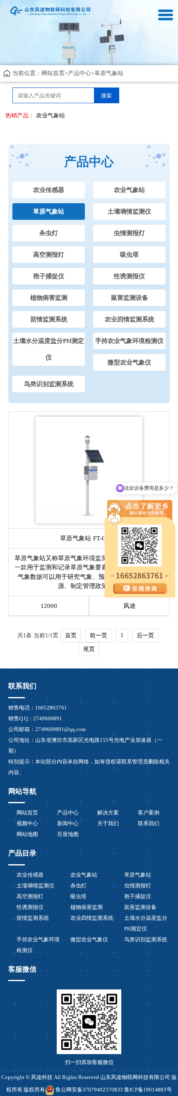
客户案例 (148, 812)
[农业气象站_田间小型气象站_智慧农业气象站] (50, 10)
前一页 (98, 635)
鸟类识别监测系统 (49, 384)
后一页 (145, 635)
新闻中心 (68, 823)
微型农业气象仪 (129, 362)
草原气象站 (108, 73)
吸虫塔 (129, 254)
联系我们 (148, 823)
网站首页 (53, 73)
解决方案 (108, 812)
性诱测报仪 (129, 276)
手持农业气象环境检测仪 (129, 341)
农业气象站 (50, 115)
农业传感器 (48, 190)
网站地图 (27, 834)
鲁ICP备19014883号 (148, 1089)
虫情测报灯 (129, 233)
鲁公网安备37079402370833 (89, 1089)
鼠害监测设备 (129, 297)
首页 (71, 635)
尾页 (89, 649)
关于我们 (108, 823)
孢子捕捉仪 (48, 276)
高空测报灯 (48, 254)
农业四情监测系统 (129, 319)
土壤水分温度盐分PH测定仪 (48, 349)
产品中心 (79, 73)
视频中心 (27, 823)
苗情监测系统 (48, 319)
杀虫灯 (48, 233)
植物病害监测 (48, 297)
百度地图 (68, 834)
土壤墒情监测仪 (129, 211)
